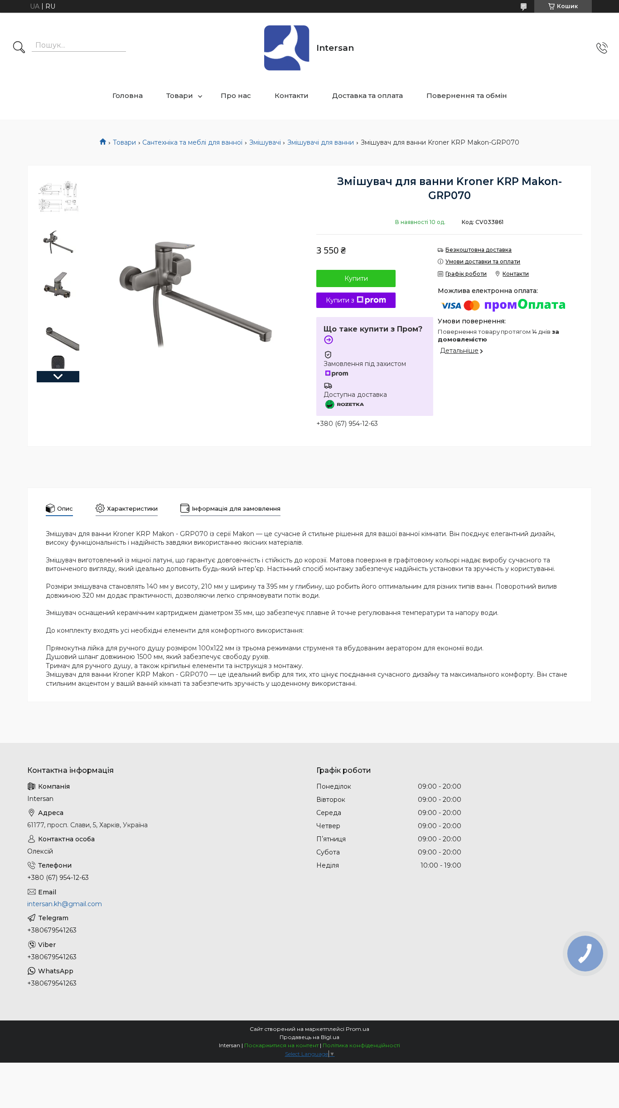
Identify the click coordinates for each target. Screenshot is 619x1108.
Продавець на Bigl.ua (309, 1037)
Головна (127, 95)
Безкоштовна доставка (478, 249)
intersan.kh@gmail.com (64, 904)
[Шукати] (19, 48)
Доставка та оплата (367, 95)
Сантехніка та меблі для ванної (192, 142)
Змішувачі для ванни (320, 142)
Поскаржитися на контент (281, 1045)
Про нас (236, 95)
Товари (179, 95)
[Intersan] (287, 48)
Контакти (292, 95)
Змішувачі (265, 142)
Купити (356, 278)
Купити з (340, 300)
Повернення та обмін (466, 95)
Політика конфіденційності (361, 1045)
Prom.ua (357, 1028)
